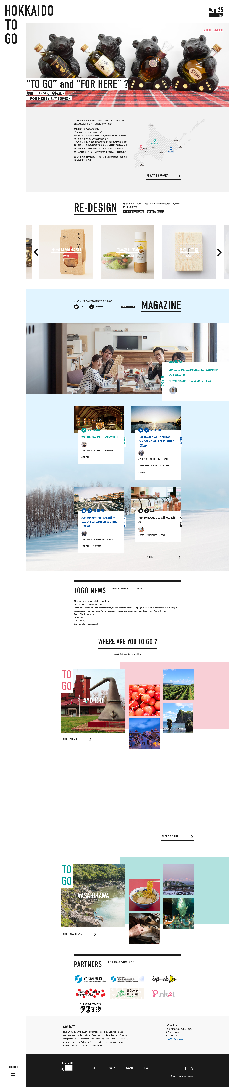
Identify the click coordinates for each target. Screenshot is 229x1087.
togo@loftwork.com (175, 1038)
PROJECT (112, 1068)
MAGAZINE (129, 1068)
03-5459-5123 (172, 1035)
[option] (127, 65)
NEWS (145, 1068)
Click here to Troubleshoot (86, 623)
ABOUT (95, 1068)
